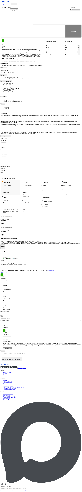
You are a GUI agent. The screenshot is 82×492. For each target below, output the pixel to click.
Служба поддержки (7, 381)
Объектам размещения (8, 394)
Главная (5, 353)
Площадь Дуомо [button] (6, 90)
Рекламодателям (6, 398)
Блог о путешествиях (7, 382)
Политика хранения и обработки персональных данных (13, 490)
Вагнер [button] (4, 108)
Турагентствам (6, 395)
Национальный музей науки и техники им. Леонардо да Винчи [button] (17, 78)
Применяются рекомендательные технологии (35, 490)
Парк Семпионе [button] (6, 83)
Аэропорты (3, 96)
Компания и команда (7, 372)
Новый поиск (14, 4)
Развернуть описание (6, 136)
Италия (10, 353)
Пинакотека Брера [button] (7, 85)
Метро (2, 103)
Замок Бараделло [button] (6, 92)
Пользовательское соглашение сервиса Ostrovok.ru (14, 387)
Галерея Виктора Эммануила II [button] (10, 88)
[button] (17, 25)
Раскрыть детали (7, 336)
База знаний (5, 380)
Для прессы (5, 375)
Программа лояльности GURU (10, 388)
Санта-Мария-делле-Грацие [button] (9, 77)
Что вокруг (3, 75)
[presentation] (41, 319)
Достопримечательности (6, 81)
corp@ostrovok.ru (50, 270)
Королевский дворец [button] (7, 91)
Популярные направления (8, 383)
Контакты (5, 373)
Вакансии (5, 374)
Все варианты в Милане (6, 4)
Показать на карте (14, 9)
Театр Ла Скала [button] (6, 87)
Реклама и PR (6, 399)
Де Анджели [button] (6, 106)
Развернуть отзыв (8, 348)
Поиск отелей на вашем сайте (9, 397)
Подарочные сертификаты (9, 389)
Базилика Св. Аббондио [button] (8, 94)
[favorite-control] (71, 10)
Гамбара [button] (5, 107)
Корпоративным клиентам (9, 396)
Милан (15, 353)
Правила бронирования (8, 386)
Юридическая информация (9, 385)
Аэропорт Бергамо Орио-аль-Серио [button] (11, 101)
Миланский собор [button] (7, 89)
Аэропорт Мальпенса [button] (7, 100)
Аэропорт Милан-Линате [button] (8, 98)
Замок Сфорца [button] (6, 84)
